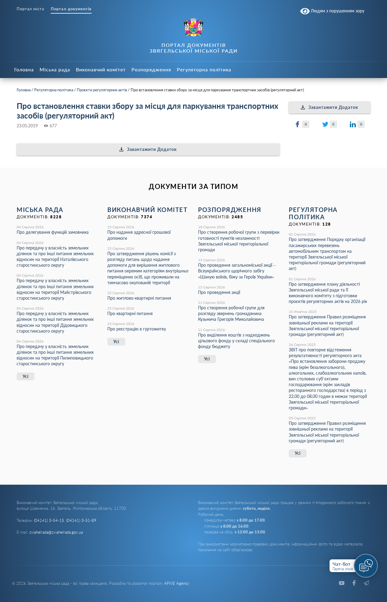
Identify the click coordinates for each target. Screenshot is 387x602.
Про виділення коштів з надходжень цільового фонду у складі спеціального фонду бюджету (236, 340)
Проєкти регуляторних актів (102, 89)
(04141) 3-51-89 (81, 520)
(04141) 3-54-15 (49, 520)
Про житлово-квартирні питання (139, 298)
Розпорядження (151, 69)
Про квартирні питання (130, 313)
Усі (25, 376)
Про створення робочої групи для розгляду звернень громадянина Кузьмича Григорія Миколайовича (231, 313)
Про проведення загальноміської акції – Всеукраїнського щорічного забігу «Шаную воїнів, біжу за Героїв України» (236, 270)
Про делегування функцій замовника (53, 232)
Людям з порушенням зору (337, 10)
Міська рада (55, 69)
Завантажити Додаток (152, 149)
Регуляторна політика (204, 69)
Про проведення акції (219, 292)
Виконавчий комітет (101, 69)
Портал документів (71, 9)
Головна (24, 69)
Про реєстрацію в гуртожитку (136, 328)
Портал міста (30, 9)
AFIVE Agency (176, 583)
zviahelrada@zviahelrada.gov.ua (56, 532)
